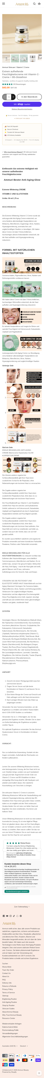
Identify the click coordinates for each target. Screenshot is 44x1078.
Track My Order (8, 970)
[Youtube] (7, 916)
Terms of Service (8, 992)
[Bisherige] (5, 34)
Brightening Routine (9, 999)
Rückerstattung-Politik (10, 1030)
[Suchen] (34, 3)
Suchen (5, 964)
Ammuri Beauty (23, 1070)
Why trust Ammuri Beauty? (13, 152)
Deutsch (23, 1046)
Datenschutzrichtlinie (10, 1027)
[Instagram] (11, 916)
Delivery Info (7, 983)
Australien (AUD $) (9, 1046)
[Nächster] (39, 34)
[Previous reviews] (5, 849)
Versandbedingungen (10, 1033)
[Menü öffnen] (3, 4)
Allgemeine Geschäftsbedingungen (15, 1036)
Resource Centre (8, 1018)
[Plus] (13, 97)
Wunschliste (6, 967)
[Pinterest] (21, 916)
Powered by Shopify (9, 1072)
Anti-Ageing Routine (9, 1002)
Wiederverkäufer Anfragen (11, 1024)
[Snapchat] (17, 916)
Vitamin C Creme (22, 67)
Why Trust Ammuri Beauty (12, 1015)
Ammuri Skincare (8, 67)
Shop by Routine (8, 1005)
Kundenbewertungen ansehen (17, 891)
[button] (22, 850)
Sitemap (5, 996)
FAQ (4, 980)
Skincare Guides (8, 1009)
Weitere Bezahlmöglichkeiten (22, 109)
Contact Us (6, 973)
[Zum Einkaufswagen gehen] (39, 3)
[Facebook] (4, 916)
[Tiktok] (14, 916)
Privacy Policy (7, 989)
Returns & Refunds (9, 986)
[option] (22, 34)
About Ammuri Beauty (10, 1012)
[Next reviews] (39, 849)
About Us (5, 976)
